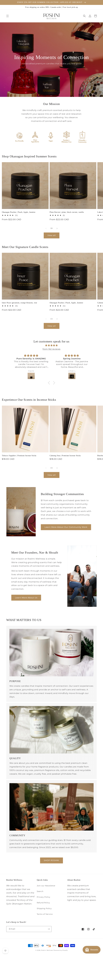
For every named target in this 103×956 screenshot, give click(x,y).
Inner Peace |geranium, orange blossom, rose (19, 303)
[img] (51, 345)
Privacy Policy (43, 897)
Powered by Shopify (61, 950)
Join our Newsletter (46, 886)
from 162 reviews (51, 349)
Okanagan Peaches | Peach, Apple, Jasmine (18, 212)
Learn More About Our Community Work (66, 527)
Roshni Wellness (47, 950)
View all (51, 235)
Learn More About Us (26, 597)
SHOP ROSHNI (51, 860)
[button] (7, 16)
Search (40, 891)
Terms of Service (45, 914)
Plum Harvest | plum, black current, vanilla (67, 212)
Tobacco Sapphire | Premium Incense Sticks (19, 456)
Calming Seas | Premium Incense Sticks (65, 456)
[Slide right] (57, 228)
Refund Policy (43, 903)
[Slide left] (46, 228)
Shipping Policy (44, 908)
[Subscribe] (48, 929)
